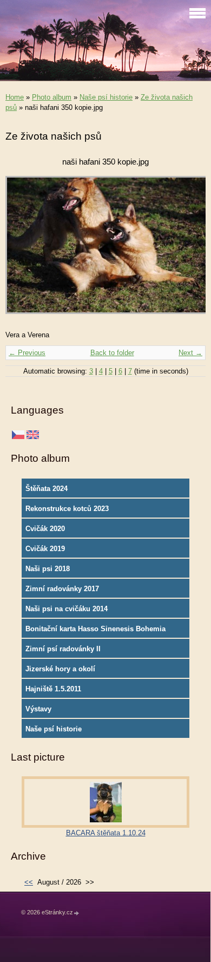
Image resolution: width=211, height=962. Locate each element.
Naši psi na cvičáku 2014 (66, 609)
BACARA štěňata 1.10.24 (106, 833)
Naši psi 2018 (47, 569)
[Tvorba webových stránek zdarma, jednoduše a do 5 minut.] (77, 913)
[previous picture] (23, 250)
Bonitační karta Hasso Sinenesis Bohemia (95, 629)
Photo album (51, 97)
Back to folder (112, 353)
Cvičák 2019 (45, 549)
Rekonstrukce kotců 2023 (67, 509)
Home (14, 97)
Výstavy (38, 709)
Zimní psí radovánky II (63, 649)
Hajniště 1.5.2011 (53, 689)
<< (28, 882)
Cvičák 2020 (45, 529)
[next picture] (188, 250)
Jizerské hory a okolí (60, 669)
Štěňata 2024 (46, 489)
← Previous (27, 353)
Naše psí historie (106, 97)
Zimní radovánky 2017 (62, 589)
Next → (190, 353)
